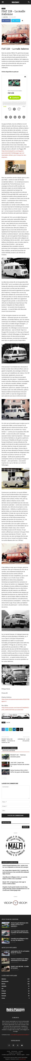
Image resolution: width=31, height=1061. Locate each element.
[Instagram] (13, 1045)
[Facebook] (3, 729)
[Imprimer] (21, 729)
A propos (21, 1051)
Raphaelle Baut (22, 1059)
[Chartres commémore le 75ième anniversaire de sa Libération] (6, 961)
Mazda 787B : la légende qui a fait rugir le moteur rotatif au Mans (14, 882)
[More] (22, 20)
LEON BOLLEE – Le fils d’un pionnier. (23, 740)
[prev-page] (3, 778)
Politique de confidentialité (15, 1053)
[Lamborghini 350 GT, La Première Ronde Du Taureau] (6, 953)
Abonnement (14, 1051)
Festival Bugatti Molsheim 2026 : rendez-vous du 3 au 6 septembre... (20, 924)
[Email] (17, 729)
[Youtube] (22, 1045)
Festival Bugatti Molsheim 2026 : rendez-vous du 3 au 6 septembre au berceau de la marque (15, 866)
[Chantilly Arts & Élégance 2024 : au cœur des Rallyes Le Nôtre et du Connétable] (6, 940)
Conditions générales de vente (8, 1054)
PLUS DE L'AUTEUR (9, 750)
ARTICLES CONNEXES (10, 748)
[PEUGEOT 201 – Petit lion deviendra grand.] (6, 757)
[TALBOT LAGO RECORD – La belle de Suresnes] (6, 968)
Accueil (3, 6)
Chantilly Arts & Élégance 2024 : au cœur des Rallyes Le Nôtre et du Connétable (15, 877)
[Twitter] (6, 729)
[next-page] (5, 778)
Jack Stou (5, 17)
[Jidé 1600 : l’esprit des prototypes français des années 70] (6, 764)
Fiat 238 (8, 722)
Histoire (8, 6)
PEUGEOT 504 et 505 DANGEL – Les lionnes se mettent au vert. (8, 740)
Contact (27, 1054)
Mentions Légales (21, 1054)
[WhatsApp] (10, 729)
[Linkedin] (14, 729)
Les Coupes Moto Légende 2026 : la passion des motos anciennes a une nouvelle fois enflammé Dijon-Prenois (16, 872)
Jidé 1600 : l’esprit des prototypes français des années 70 (19, 764)
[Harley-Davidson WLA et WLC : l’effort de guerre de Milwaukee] (6, 772)
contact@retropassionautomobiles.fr (19, 1034)
